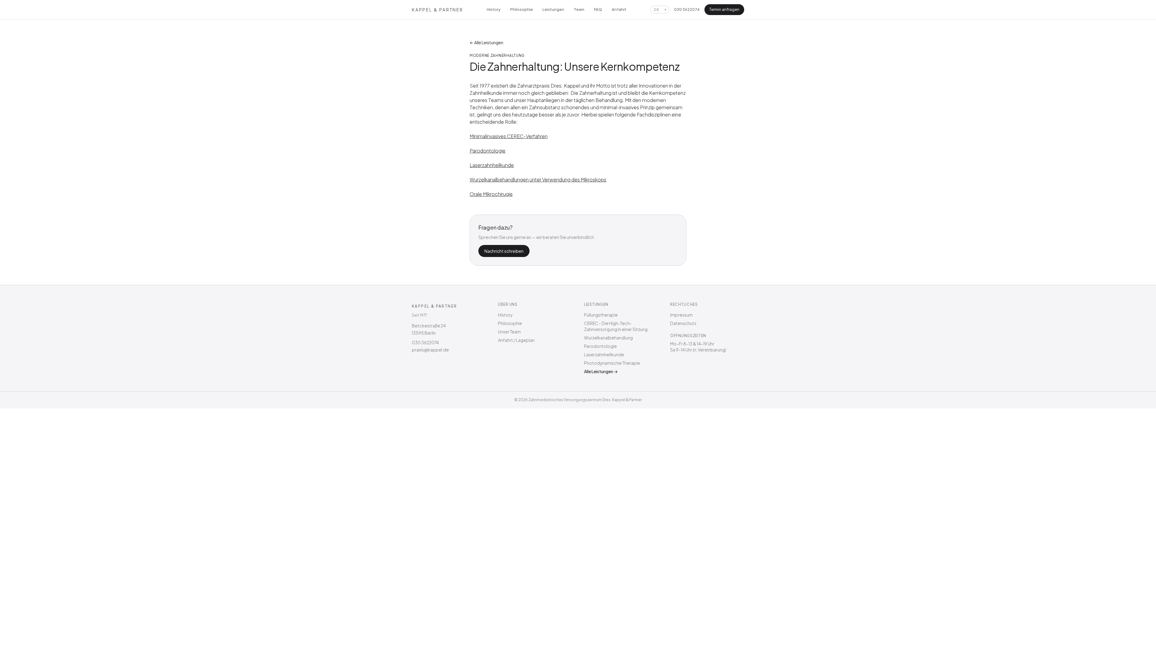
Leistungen (553, 9)
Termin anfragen (724, 9)
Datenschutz (683, 323)
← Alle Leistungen (486, 42)
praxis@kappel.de (430, 349)
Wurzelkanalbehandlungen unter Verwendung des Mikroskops (538, 179)
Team (579, 9)
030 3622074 (687, 9)
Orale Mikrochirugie (491, 194)
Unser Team (509, 331)
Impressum (681, 314)
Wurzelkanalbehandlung (608, 337)
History (494, 9)
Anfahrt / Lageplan (516, 340)
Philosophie (521, 9)
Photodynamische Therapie (612, 363)
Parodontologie (487, 150)
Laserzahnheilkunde (492, 165)
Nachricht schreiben (504, 251)
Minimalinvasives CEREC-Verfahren (509, 136)
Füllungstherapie (601, 314)
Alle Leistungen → (601, 371)
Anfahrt (619, 9)
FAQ (598, 9)
